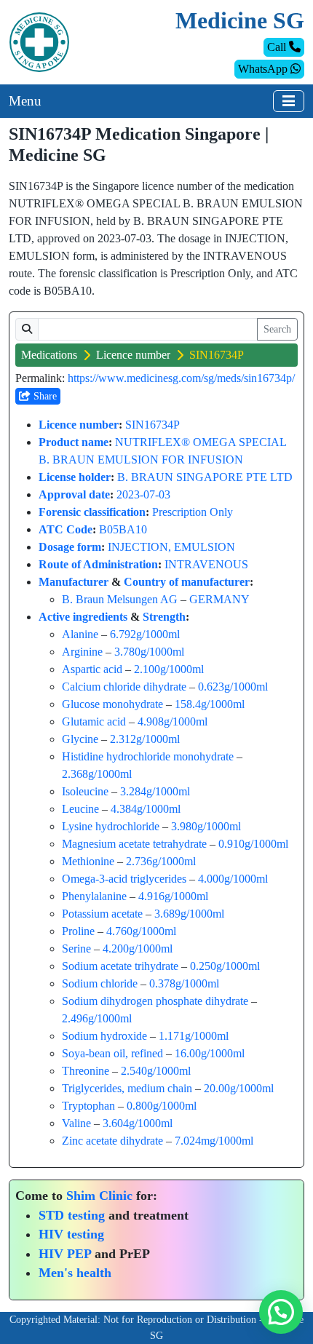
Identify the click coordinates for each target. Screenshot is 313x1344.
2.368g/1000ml (97, 774)
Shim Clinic (99, 1195)
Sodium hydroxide (104, 1036)
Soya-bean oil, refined (112, 1053)
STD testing (72, 1215)
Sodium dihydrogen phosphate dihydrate (155, 1001)
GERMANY (219, 599)
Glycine (80, 739)
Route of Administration (98, 564)
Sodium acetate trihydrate (120, 966)
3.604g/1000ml (138, 1123)
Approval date (74, 494)
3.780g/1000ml (149, 651)
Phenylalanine (94, 896)
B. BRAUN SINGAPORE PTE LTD (205, 477)
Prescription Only (192, 512)
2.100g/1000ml (169, 669)
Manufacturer (73, 582)
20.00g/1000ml (239, 1088)
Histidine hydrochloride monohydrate (148, 756)
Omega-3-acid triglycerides (124, 878)
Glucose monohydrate (112, 704)
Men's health (75, 1272)
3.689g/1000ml (189, 913)
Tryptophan (88, 1106)
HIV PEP (65, 1253)
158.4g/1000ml (210, 704)
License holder (75, 477)
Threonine (85, 1071)
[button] (281, 1312)
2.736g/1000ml (161, 861)
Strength (164, 617)
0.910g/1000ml (253, 844)
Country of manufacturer (187, 582)
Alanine (80, 634)
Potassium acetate (102, 913)
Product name (73, 442)
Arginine (82, 651)
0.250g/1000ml (225, 966)
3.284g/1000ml (155, 791)
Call (278, 47)
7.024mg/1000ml (214, 1140)
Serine (76, 948)
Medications (49, 355)
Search (277, 329)
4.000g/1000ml (233, 878)
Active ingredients (83, 617)
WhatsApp (264, 69)
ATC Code (65, 529)
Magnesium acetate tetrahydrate (134, 844)
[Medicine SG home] (39, 41)
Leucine (80, 809)
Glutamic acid (94, 721)
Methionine (88, 861)
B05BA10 (123, 529)
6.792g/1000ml (145, 634)
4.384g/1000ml (146, 809)
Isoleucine (85, 791)
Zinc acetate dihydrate (112, 1140)
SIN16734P (152, 424)
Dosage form (70, 547)
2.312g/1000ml (145, 739)
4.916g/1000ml (173, 896)
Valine (76, 1123)
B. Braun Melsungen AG (120, 599)
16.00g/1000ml (210, 1053)
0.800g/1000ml (162, 1106)
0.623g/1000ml (233, 686)
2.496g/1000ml (97, 1018)
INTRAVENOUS (206, 564)
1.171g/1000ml (194, 1036)
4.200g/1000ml (138, 948)
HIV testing (71, 1234)
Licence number (133, 355)
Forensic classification (92, 512)
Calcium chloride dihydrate (124, 686)
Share (44, 396)
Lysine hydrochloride (110, 826)
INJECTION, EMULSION (171, 547)
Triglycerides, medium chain (127, 1088)
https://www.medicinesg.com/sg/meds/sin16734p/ (181, 378)
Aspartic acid (92, 669)
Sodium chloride (100, 983)
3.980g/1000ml (206, 826)
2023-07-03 (143, 494)
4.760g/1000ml (141, 931)
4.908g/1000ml (172, 721)
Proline (78, 931)
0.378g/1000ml (184, 983)
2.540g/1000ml (156, 1071)
